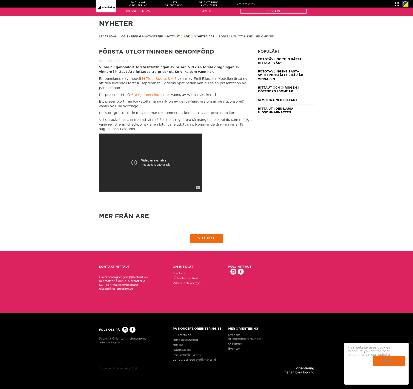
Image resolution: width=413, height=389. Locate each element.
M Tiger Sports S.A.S (160, 78)
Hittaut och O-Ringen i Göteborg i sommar (278, 89)
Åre (187, 36)
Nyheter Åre (204, 36)
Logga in (273, 11)
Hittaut (173, 36)
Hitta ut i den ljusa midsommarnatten (275, 110)
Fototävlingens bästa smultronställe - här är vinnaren (280, 75)
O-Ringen (235, 343)
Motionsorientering (187, 354)
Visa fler (206, 238)
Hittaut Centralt (139, 10)
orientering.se (109, 342)
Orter (206, 10)
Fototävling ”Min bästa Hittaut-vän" (280, 61)
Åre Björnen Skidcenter (150, 95)
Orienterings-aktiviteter (142, 36)
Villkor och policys (186, 283)
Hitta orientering (185, 339)
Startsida (179, 273)
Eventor (234, 348)
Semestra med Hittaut (277, 100)
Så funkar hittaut (185, 278)
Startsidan (108, 36)
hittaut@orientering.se (116, 288)
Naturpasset (182, 349)
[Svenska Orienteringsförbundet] (405, 4)
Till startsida (182, 335)
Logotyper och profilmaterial (194, 359)
